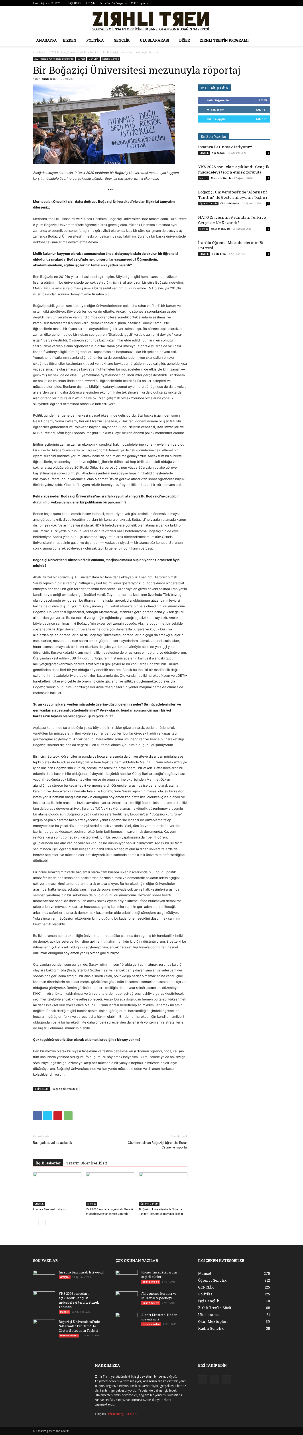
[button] (264, 41)
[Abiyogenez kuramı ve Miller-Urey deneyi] (127, 1299)
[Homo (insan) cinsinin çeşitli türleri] (127, 1278)
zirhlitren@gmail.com (122, 1414)
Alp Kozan (218, 152)
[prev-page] (36, 1222)
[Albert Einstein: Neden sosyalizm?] (127, 1320)
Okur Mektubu (229, 203)
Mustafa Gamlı (221, 178)
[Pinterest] (57, 1115)
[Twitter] (266, 3)
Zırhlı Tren (48, 78)
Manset (81, 58)
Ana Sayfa (39, 52)
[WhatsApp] (68, 1115)
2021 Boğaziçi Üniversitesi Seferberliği (74, 52)
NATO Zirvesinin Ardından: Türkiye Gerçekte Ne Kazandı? (232, 220)
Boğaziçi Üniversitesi (65, 1088)
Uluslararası (154, 40)
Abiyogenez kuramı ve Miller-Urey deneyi (159, 1295)
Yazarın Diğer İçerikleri (86, 1163)
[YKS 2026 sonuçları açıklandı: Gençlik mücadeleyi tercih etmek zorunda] (110, 1189)
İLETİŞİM (90, 3)
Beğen (263, 100)
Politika (95, 40)
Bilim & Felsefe (151, 1281)
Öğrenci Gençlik (110, 58)
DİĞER (184, 40)
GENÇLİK (122, 40)
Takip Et (261, 109)
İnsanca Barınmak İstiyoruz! (50, 1209)
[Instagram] (259, 3)
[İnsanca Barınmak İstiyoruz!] (57, 1189)
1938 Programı (139, 3)
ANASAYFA (46, 40)
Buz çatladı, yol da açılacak (52, 1143)
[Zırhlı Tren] (151, 21)
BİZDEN (69, 40)
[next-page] (43, 1222)
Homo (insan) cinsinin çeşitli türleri (159, 1274)
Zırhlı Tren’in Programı (113, 3)
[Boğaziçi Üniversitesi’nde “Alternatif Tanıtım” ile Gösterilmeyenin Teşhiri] (163, 1189)
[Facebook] (252, 3)
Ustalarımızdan (151, 1324)
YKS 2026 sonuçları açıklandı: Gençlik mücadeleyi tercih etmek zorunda (234, 169)
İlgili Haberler (48, 1163)
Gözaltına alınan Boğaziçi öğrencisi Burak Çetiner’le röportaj (157, 1145)
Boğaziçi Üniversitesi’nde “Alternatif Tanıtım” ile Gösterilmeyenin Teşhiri (232, 194)
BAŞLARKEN (74, 3)
